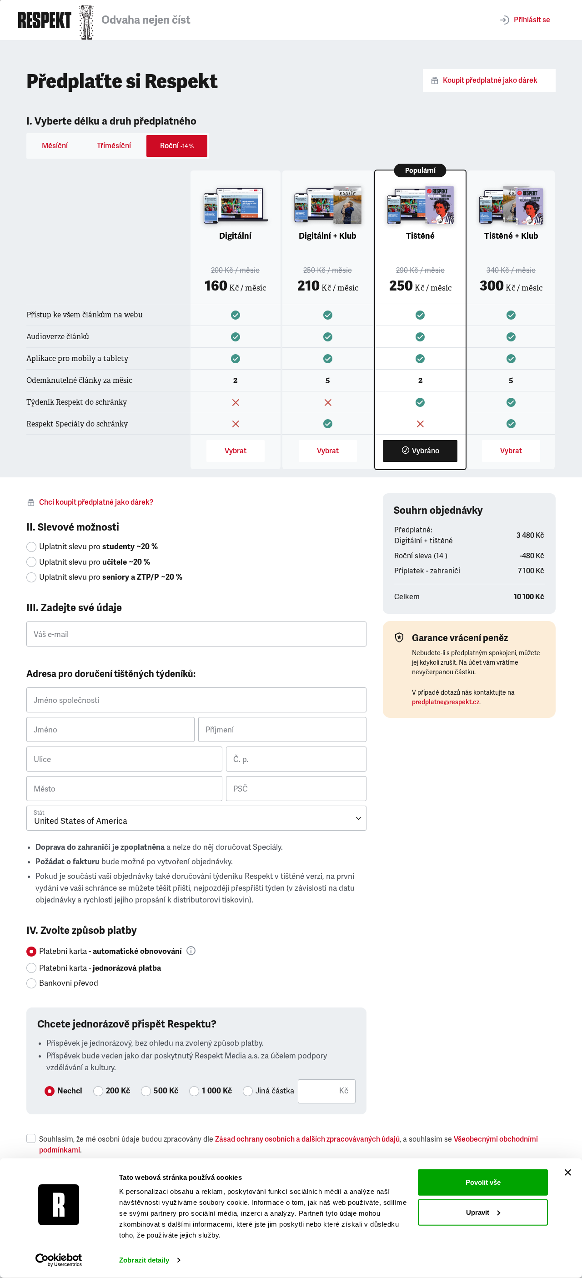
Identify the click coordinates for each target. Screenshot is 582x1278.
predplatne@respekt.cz (445, 702)
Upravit (477, 1212)
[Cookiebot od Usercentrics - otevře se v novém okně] (59, 1260)
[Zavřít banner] (568, 1172)
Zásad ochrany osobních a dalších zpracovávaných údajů (307, 1139)
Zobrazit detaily (144, 1260)
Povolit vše (483, 1182)
